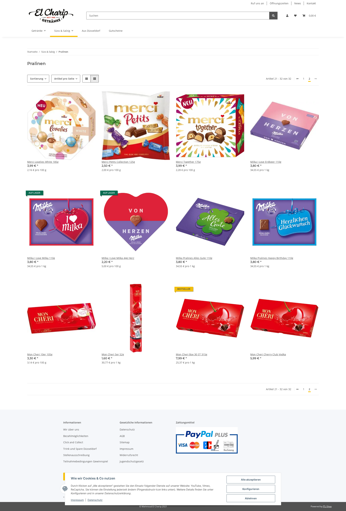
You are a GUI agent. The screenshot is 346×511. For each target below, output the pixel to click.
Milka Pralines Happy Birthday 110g (271, 258)
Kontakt (311, 3)
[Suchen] (273, 15)
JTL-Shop (327, 506)
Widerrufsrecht (129, 455)
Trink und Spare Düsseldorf (80, 448)
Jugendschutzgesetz (132, 461)
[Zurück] (297, 79)
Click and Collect (73, 442)
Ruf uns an (257, 3)
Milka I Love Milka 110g (41, 258)
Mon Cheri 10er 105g (39, 354)
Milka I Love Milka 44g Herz (118, 258)
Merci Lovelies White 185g (43, 162)
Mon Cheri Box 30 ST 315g (191, 354)
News (297, 3)
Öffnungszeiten (279, 3)
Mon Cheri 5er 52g (113, 354)
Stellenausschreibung (76, 455)
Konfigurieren (250, 488)
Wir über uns (71, 429)
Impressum (77, 499)
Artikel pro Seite (64, 78)
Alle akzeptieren (251, 479)
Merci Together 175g (188, 162)
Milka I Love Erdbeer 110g (265, 162)
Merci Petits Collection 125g (118, 162)
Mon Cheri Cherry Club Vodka (268, 354)
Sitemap (125, 442)
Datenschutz (95, 499)
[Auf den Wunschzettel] (90, 97)
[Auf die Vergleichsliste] (80, 97)
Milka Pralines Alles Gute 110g (194, 258)
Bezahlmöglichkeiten (75, 436)
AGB (122, 436)
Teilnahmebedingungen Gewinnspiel (85, 461)
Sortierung (36, 78)
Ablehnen (251, 498)
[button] (287, 15)
